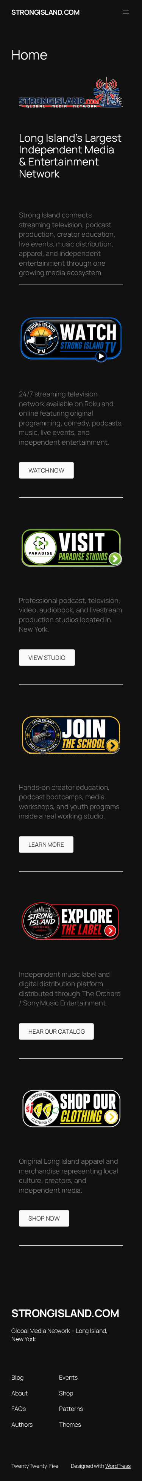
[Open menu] (126, 12)
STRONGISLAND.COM (45, 12)
